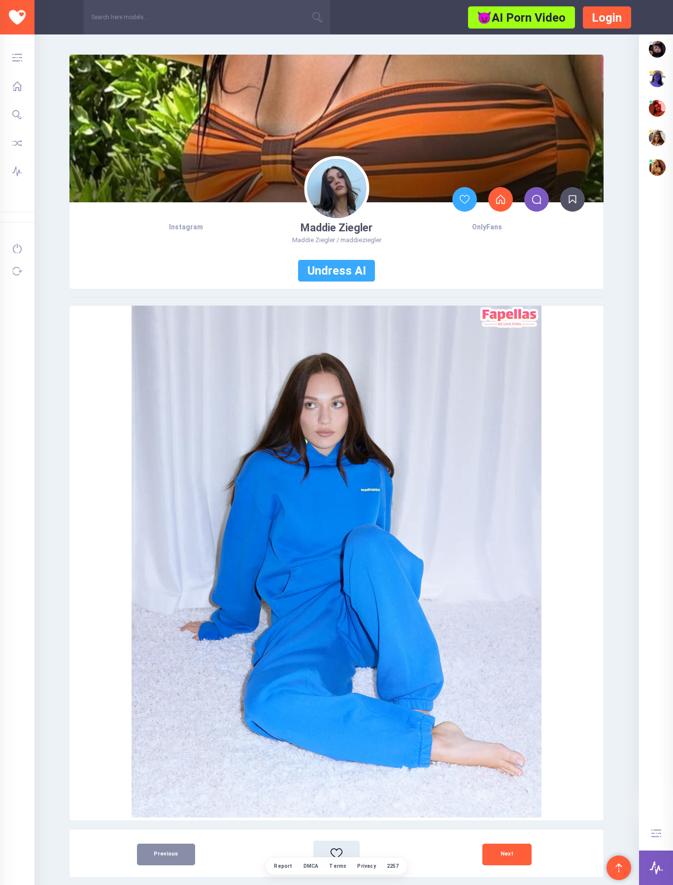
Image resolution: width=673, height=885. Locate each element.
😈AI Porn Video (521, 18)
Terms (337, 866)
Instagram (186, 227)
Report (283, 866)
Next (507, 854)
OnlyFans (487, 227)
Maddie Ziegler (336, 227)
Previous (166, 854)
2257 (393, 866)
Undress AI (336, 271)
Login (607, 18)
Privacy (366, 866)
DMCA (311, 866)
